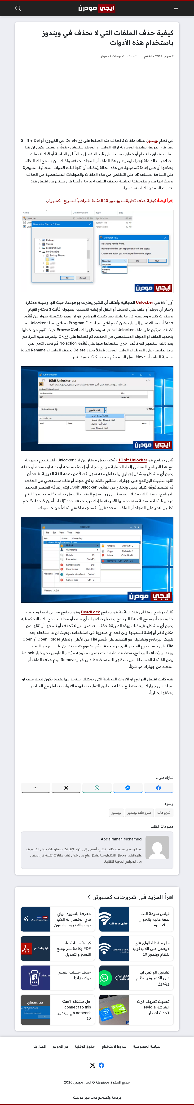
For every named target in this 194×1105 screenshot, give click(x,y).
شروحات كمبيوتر (112, 56)
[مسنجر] (128, 788)
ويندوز (152, 140)
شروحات (164, 812)
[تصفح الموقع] (175, 8)
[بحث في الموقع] (18, 8)
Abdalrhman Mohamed (121, 839)
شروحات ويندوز (139, 812)
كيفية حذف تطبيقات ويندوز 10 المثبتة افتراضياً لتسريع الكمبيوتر (101, 200)
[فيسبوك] (158, 788)
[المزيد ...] (35, 788)
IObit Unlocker (133, 460)
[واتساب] (97, 788)
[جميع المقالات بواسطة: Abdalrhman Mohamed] (157, 847)
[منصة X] (66, 788)
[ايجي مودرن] (97, 8)
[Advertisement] (97, 98)
